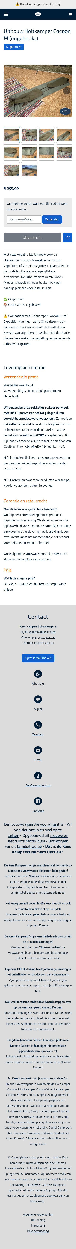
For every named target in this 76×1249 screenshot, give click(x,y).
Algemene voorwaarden (38, 1214)
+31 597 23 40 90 (45, 637)
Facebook (38, 811)
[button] (12, 135)
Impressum (38, 1225)
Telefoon (38, 734)
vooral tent (49, 824)
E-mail (38, 760)
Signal (38, 709)
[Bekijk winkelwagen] (70, 14)
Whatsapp (38, 684)
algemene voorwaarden (28, 554)
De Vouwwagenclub (38, 785)
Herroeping (38, 1220)
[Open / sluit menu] (6, 14)
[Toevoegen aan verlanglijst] (67, 237)
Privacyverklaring (38, 1231)
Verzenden (52, 219)
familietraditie (29, 846)
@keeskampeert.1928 (42, 632)
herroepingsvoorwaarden (33, 559)
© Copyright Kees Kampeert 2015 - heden (34, 1157)
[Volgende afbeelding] (66, 90)
